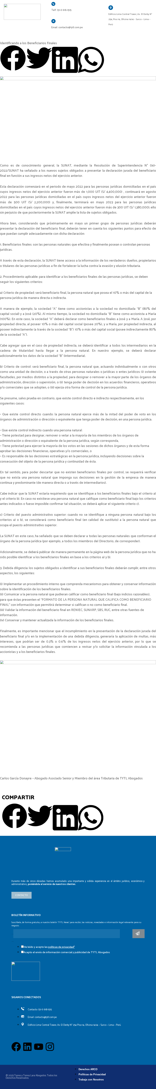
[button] (13, 59)
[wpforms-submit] (138, 933)
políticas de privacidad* (61, 947)
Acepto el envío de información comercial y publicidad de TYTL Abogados (67, 952)
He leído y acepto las (49, 947)
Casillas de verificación (12, 941)
